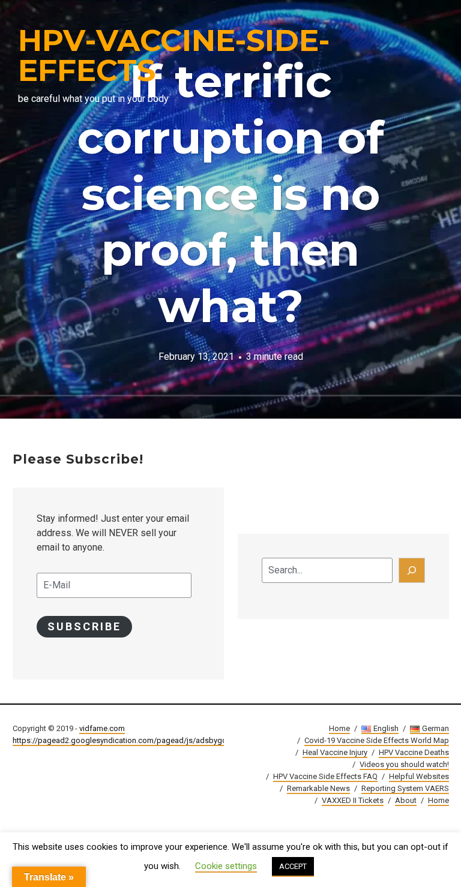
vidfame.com (102, 728)
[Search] (412, 570)
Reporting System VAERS (405, 788)
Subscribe (84, 626)
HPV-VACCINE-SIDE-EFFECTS (174, 55)
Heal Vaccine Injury (335, 752)
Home (339, 728)
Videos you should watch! (404, 764)
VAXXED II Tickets (353, 800)
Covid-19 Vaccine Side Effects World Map (376, 740)
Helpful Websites (419, 776)
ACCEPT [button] (293, 866)
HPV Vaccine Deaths (414, 752)
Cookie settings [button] (226, 866)
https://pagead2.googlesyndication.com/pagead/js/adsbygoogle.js (131, 740)
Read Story (230, 209)
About (406, 800)
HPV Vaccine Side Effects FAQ (325, 776)
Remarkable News (318, 788)
